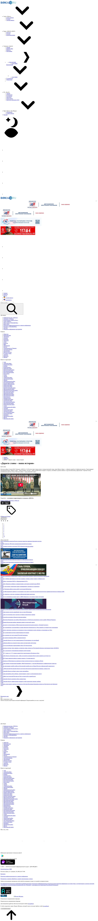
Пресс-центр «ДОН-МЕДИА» (10, 322)
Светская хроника (7, 349)
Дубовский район (7, 377)
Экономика (6, 336)
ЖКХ (4, 344)
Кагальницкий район (8, 382)
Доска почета (9, 98)
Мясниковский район (8, 394)
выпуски (8, 32)
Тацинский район (7, 411)
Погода (5, 347)
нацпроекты (8, 300)
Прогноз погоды (7, 352)
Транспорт (6, 340)
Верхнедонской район (8, 369)
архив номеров (10, 17)
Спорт (5, 341)
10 (4, 536)
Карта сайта (6, 324)
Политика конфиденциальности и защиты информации (17, 325)
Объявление (9, 79)
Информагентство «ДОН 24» (10, 317)
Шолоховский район (8, 418)
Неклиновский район (8, 395)
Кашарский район (7, 386)
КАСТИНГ (15, 63)
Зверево (5, 380)
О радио (8, 33)
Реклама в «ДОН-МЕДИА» (10, 326)
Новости (8, 50)
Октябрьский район (8, 399)
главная (8, 47)
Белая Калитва (7, 367)
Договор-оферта (10, 20)
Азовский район (7, 363)
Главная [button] (5, 293)
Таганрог (5, 408)
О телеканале (9, 78)
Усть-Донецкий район (8, 412)
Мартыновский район (8, 389)
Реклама (5, 114)
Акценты (5, 354)
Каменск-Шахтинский (8, 384)
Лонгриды (8, 97)
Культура (5, 343)
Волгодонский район (8, 372)
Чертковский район (8, 416)
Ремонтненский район (8, 404)
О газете (8, 19)
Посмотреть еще (5, 696)
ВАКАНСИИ (12, 62)
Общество (5, 334)
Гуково (5, 375)
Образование (6, 345)
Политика (5, 339)
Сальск (5, 405)
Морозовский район (8, 393)
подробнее (30, 903)
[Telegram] (7, 521)
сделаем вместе (9, 297)
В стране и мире (7, 353)
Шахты (5, 417)
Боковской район (7, 368)
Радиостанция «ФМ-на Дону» (10, 320)
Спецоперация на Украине (10, 348)
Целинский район (7, 413)
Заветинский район (8, 378)
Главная (5, 457)
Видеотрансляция (10, 35)
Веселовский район (8, 371)
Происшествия (7, 335)
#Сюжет (8, 516)
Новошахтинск (7, 398)
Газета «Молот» (7, 321)
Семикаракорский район (9, 407)
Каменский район (7, 385)
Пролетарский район (8, 403)
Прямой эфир (9, 48)
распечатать (4, 517)
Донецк (5, 376)
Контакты (3, 874)
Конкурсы (5, 356)
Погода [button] (5, 295)
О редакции (9, 96)
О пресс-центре (10, 113)
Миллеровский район (8, 391)
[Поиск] (12, 309)
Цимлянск (5, 414)
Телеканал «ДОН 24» (8, 319)
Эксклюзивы (6, 350)
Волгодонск (6, 373)
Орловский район (7, 400)
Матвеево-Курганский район (10, 390)
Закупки (5, 328)
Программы (9, 51)
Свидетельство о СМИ (6, 869)
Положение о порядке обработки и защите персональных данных (17, 878)
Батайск (5, 366)
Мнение (5, 357)
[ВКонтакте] (1, 521)
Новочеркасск (6, 396)
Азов (4, 362)
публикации (9, 94)
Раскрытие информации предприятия (12, 329)
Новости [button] (5, 294)
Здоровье (5, 338)
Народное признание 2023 (12, 100)
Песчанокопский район (9, 402)
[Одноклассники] (3, 521)
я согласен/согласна (5, 908)
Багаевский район (7, 364)
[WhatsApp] (5, 521)
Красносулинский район (9, 387)
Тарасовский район (8, 409)
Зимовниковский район (9, 381)
